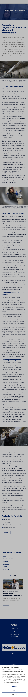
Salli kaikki (14, 686)
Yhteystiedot (14, 664)
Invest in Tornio (14, 660)
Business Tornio (14, 662)
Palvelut (14, 653)
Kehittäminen (14, 657)
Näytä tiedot (14, 694)
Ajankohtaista (14, 655)
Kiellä (14, 690)
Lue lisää (6, 532)
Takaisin (5, 540)
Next (19, 575)
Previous (11, 575)
